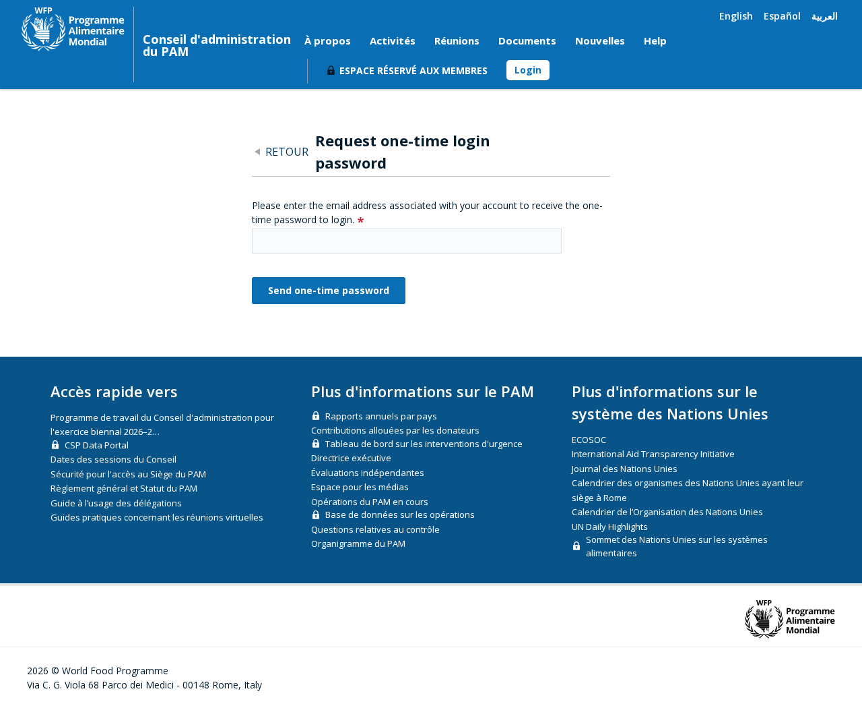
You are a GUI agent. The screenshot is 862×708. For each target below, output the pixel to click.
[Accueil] (73, 29)
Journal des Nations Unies (624, 469)
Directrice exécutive (351, 458)
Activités (393, 40)
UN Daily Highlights (610, 527)
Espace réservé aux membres (413, 70)
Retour (286, 151)
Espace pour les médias (360, 487)
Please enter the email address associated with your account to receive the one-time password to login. (427, 212)
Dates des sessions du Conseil (113, 459)
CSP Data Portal (97, 445)
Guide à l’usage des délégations (116, 503)
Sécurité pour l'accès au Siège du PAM (128, 474)
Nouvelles (600, 40)
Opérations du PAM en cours (369, 502)
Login (528, 69)
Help (655, 40)
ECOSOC (589, 440)
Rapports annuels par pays (381, 416)
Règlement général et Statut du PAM (124, 488)
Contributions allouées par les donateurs (395, 430)
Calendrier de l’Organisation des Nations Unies (667, 512)
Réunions (456, 40)
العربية (824, 15)
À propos (327, 40)
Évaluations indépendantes (367, 473)
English (736, 15)
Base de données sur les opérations (400, 514)
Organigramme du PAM (358, 543)
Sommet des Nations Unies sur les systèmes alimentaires (677, 546)
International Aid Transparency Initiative (653, 454)
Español (782, 15)
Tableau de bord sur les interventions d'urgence (424, 444)
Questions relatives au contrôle (375, 529)
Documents (527, 40)
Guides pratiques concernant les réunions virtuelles (157, 517)
